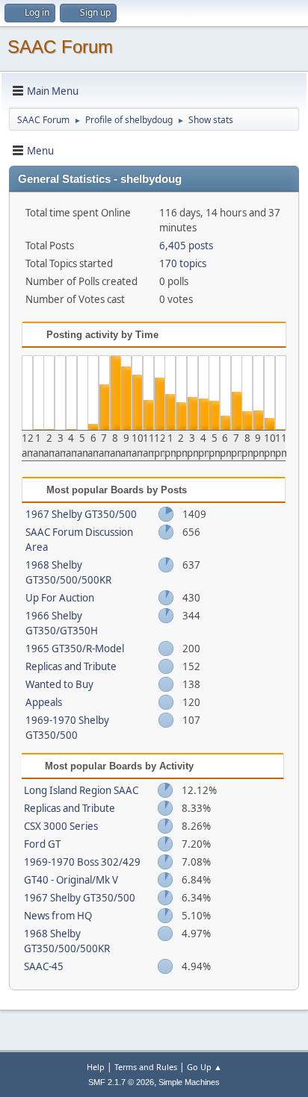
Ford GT (42, 844)
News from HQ (58, 915)
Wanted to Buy (59, 684)
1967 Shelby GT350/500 (81, 514)
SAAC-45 (44, 966)
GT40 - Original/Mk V (71, 880)
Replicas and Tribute (71, 666)
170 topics (182, 263)
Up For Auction (59, 597)
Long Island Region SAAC (81, 790)
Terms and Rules (145, 1066)
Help (96, 1066)
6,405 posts (186, 245)
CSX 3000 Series (61, 826)
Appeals (43, 702)
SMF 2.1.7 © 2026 (121, 1082)
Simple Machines (189, 1082)
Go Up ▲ (204, 1066)
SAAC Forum (60, 47)
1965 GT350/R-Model (74, 648)
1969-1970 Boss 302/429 (82, 862)
